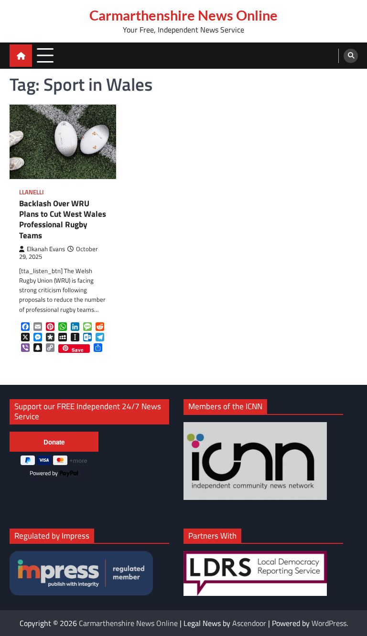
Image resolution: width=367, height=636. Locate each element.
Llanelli (31, 192)
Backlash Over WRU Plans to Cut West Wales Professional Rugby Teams (62, 219)
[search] (351, 56)
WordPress (329, 623)
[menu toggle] (45, 55)
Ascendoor (249, 623)
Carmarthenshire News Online (183, 15)
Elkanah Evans (46, 249)
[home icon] (21, 55)
